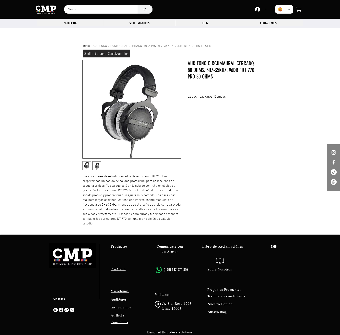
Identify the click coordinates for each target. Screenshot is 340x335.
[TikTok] (334, 172)
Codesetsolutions (179, 332)
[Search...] (145, 9)
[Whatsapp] (334, 182)
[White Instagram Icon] (334, 152)
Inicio (86, 46)
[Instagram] (55, 310)
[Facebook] (61, 310)
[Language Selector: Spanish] (284, 9)
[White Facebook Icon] (334, 162)
